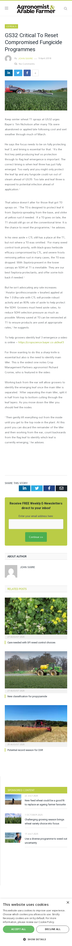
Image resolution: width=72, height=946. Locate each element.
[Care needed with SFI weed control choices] (36, 618)
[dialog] (36, 922)
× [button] (67, 902)
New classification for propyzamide (27, 696)
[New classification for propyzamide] (36, 671)
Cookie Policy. (47, 922)
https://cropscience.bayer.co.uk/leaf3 (41, 342)
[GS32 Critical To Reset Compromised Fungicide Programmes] (36, 95)
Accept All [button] (18, 929)
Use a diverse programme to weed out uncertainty (46, 840)
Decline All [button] (52, 929)
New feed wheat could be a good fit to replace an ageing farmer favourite (45, 802)
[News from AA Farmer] (36, 7)
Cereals (11, 26)
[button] (36, 939)
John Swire (25, 58)
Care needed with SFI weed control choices (31, 642)
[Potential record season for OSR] (36, 725)
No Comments (27, 63)
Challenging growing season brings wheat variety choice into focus (44, 821)
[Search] (65, 8)
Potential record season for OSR (25, 750)
